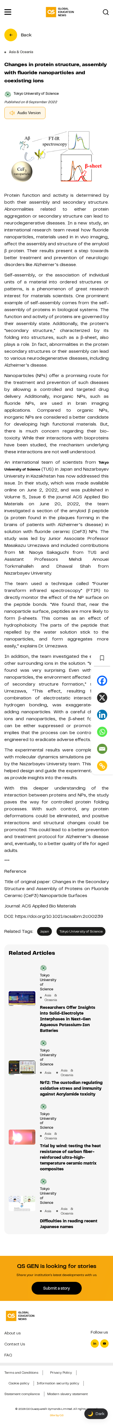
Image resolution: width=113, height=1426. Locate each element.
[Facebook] (102, 681)
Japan (44, 931)
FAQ (8, 1355)
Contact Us (14, 1344)
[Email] (102, 749)
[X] (102, 698)
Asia (48, 1072)
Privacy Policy (61, 1372)
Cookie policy (19, 1383)
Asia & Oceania (48, 997)
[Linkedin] (102, 715)
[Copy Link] (102, 766)
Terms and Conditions (21, 1372)
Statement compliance (22, 1394)
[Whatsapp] (102, 732)
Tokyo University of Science (81, 931)
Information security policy (58, 1383)
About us (12, 1333)
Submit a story (56, 1288)
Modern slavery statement (67, 1394)
